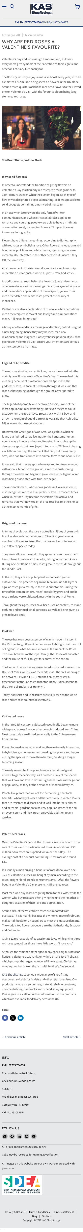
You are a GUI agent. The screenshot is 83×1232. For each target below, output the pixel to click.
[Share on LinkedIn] (21, 1018)
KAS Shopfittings (12, 974)
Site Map (46, 1216)
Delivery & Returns (14, 1212)
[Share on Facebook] (5, 1018)
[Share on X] (13, 1018)
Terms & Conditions (39, 1212)
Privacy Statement (64, 1212)
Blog (34, 1216)
